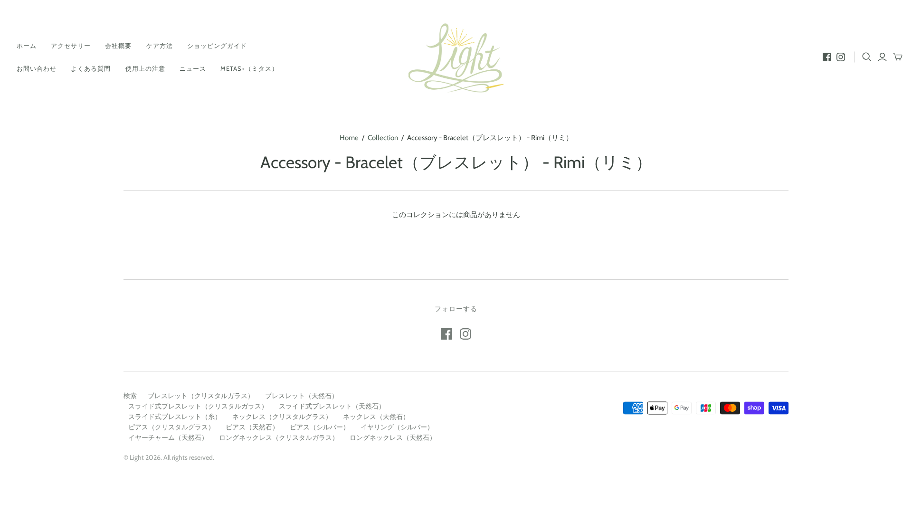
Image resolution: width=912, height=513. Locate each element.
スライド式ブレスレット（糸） (174, 416)
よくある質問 (91, 68)
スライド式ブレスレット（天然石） (332, 406)
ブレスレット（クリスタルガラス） (201, 395)
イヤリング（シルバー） (397, 427)
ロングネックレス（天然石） (393, 437)
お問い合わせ (37, 68)
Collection (383, 137)
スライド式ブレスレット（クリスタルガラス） (198, 406)
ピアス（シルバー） (320, 427)
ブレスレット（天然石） (301, 395)
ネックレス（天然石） (376, 416)
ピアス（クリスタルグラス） (171, 427)
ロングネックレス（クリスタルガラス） (279, 437)
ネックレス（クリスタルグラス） (282, 416)
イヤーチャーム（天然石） (168, 437)
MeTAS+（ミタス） (249, 68)
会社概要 (118, 45)
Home (349, 137)
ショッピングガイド (217, 45)
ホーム (27, 45)
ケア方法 (159, 45)
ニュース (193, 68)
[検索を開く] (867, 57)
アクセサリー (71, 45)
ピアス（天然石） (252, 427)
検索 (130, 395)
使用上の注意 (145, 68)
